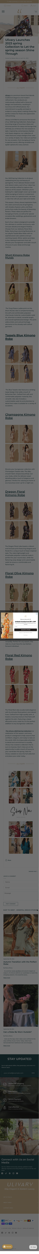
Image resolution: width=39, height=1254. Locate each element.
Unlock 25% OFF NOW (25, 629)
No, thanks (26, 635)
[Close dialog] (37, 614)
